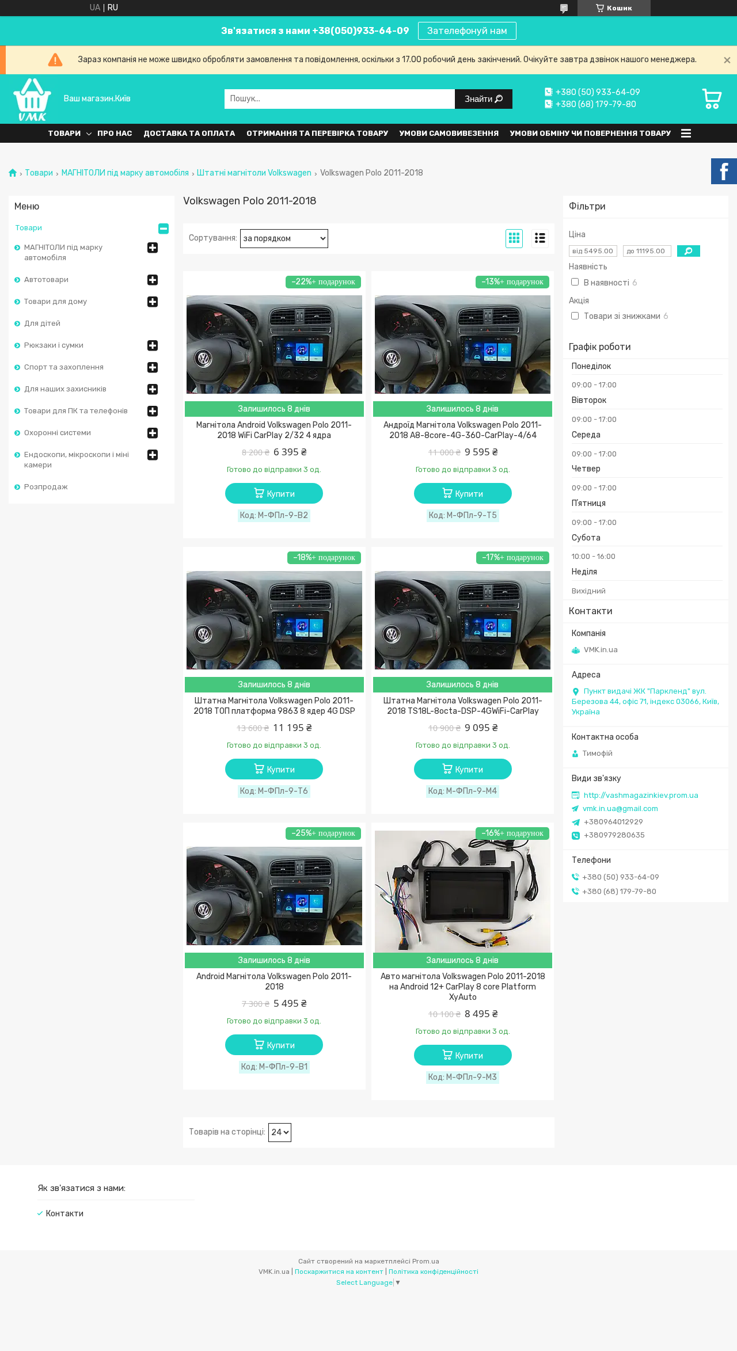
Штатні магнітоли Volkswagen (254, 173)
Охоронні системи (57, 432)
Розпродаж (46, 486)
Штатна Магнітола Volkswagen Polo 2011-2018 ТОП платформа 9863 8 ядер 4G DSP (274, 706)
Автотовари (46, 279)
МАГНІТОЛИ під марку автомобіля (125, 173)
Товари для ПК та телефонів (76, 410)
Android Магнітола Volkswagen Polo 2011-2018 (274, 982)
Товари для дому (55, 301)
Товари (64, 133)
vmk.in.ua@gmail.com (620, 808)
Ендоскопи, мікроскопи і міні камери (76, 459)
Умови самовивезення (449, 133)
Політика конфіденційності (433, 1272)
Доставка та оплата (189, 133)
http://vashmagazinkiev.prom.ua (641, 795)
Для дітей (42, 323)
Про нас (114, 133)
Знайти (480, 99)
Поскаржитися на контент (339, 1272)
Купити (281, 494)
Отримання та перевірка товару (317, 133)
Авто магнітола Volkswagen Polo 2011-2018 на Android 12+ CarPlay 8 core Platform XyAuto (463, 987)
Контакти (64, 1214)
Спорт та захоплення (64, 367)
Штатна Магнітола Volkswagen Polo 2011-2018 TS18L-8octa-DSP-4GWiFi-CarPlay (462, 706)
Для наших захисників (65, 389)
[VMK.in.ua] (33, 99)
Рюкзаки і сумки (53, 345)
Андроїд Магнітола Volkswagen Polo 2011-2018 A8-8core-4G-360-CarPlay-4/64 (462, 430)
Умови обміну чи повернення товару (590, 133)
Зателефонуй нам (467, 30)
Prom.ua (425, 1261)
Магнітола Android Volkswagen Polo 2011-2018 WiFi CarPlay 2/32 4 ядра (274, 430)
